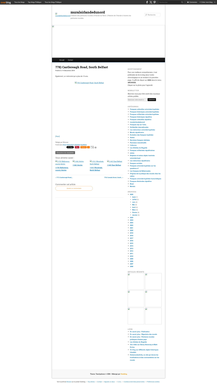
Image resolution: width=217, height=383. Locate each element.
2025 (131, 217)
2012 (131, 251)
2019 (131, 233)
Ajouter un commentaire (74, 188)
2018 (131, 235)
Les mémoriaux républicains (140, 161)
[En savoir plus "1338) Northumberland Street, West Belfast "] (136, 306)
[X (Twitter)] (150, 2)
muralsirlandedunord (88, 12)
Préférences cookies (153, 382)
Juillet (134, 199)
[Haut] (57, 136)
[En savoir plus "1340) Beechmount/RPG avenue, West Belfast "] (136, 289)
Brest (132, 184)
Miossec (68, 382)
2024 (131, 220)
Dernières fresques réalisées (140, 140)
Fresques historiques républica (141, 117)
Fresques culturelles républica (140, 119)
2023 (131, 223)
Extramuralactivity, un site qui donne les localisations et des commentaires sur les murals (144, 357)
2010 (131, 256)
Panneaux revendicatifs (138, 143)
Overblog (124, 374)
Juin (133, 202)
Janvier (134, 215)
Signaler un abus (109, 382)
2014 (131, 246)
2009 (131, 259)
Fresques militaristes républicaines (142, 150)
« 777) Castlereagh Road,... (64, 177)
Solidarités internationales (139, 127)
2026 (131, 194)
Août (134, 197)
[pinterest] (154, 2)
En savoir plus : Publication (140, 332)
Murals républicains (137, 132)
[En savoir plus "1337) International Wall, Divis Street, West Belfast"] (153, 306)
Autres (132, 137)
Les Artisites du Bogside (138, 148)
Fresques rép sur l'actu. (138, 124)
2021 (131, 228)
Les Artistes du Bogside (138, 342)
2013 (131, 248)
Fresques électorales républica (140, 181)
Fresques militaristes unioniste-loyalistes (144, 114)
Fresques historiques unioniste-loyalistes (144, 112)
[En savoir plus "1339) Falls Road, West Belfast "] (153, 289)
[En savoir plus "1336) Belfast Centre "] (136, 324)
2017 (131, 238)
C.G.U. (119, 382)
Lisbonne (133, 145)
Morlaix (132, 186)
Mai (133, 205)
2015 (131, 243)
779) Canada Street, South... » (113, 177)
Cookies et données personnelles (134, 382)
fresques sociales (136, 163)
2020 (131, 230)
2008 (131, 261)
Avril (134, 207)
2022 (131, 225)
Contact (70, 60)
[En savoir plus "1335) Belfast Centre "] (153, 324)
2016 (131, 241)
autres (132, 153)
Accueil (61, 60)
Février (134, 212)
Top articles (91, 382)
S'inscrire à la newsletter (65, 153)
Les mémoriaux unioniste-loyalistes (142, 130)
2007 (131, 264)
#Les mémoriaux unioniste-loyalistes (75, 145)
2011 (131, 253)
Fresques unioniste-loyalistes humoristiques (145, 179)
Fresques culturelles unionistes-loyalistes (144, 109)
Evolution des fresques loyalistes (141, 135)
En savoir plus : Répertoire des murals (143, 334)
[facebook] (147, 2)
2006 (131, 266)
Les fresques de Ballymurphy (140, 171)
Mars (134, 210)
